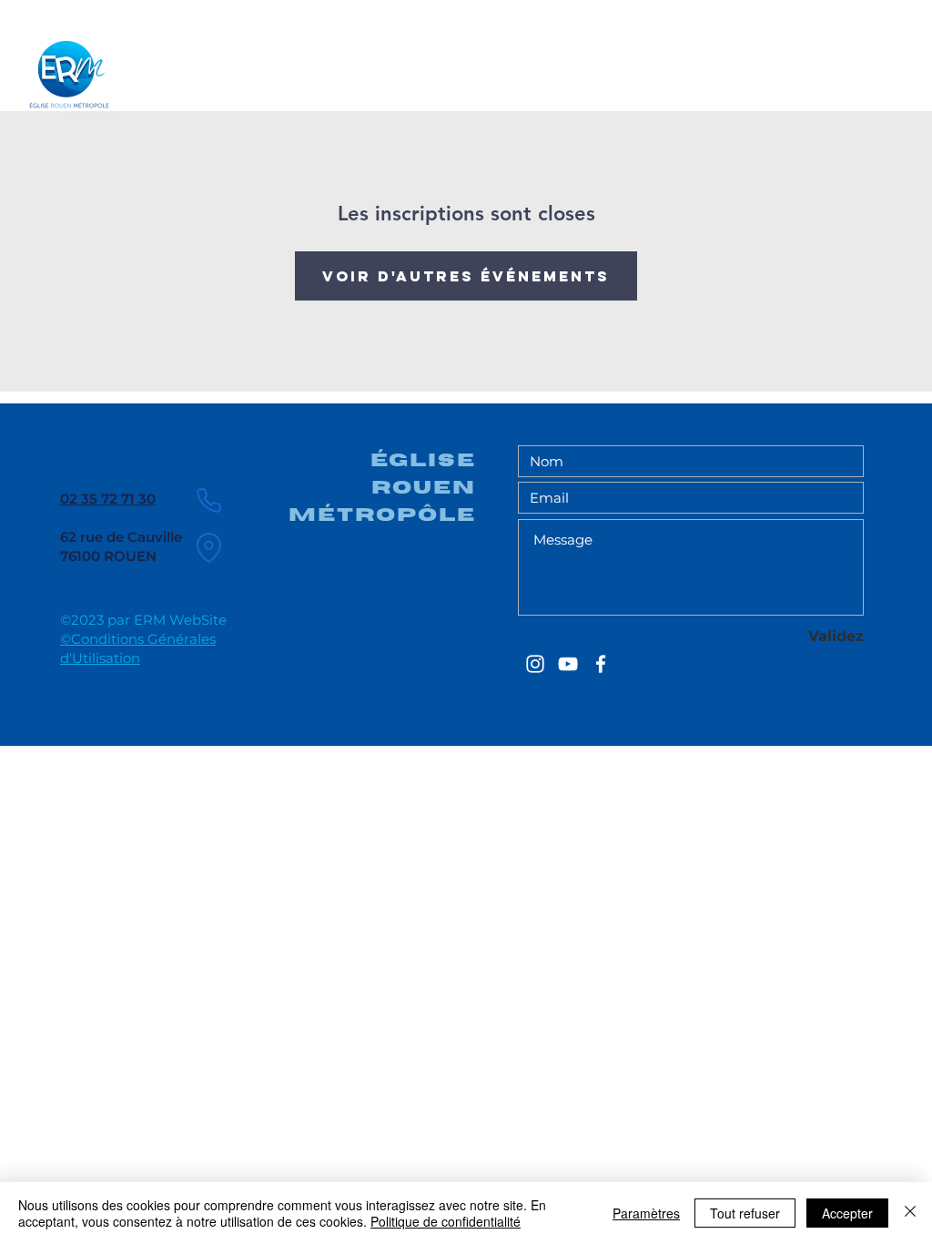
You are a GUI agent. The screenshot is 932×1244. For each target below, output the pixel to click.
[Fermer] (910, 1213)
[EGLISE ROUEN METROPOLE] (535, 664)
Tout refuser (745, 1213)
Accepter (847, 1213)
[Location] (208, 547)
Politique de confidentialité (445, 1221)
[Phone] (208, 500)
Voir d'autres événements (466, 276)
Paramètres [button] (646, 1213)
